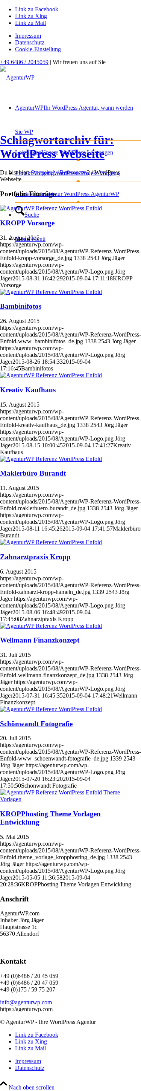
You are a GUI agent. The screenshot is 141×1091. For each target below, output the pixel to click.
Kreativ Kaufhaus (28, 390)
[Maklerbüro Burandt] (51, 459)
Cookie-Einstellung (38, 49)
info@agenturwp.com (26, 1002)
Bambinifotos (20, 306)
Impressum (28, 35)
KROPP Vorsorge (27, 223)
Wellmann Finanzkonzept (39, 640)
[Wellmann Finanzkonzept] (51, 626)
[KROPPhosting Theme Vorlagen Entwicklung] (70, 799)
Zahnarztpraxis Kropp (35, 557)
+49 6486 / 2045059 (24, 62)
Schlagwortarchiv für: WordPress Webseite (57, 147)
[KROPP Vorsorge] (51, 208)
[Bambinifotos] (51, 292)
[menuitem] (78, 35)
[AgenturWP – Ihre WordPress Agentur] (17, 77)
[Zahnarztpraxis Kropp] (51, 542)
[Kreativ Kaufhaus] (51, 375)
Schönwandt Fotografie (36, 724)
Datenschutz (29, 42)
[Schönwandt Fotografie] (51, 709)
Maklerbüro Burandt (33, 473)
